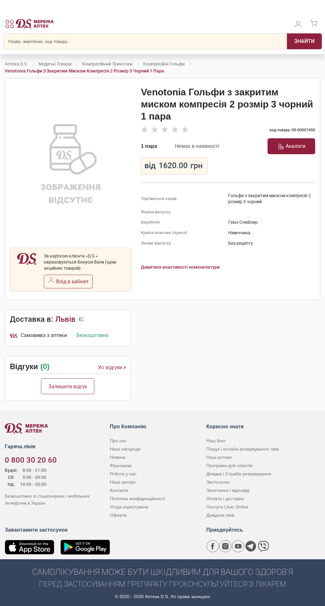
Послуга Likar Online (227, 506)
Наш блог (216, 440)
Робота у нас (123, 473)
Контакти (119, 490)
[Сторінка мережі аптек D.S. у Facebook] (212, 546)
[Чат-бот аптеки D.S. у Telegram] (250, 546)
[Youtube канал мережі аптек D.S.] (238, 546)
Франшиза (120, 465)
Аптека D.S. (16, 63)
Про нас (118, 440)
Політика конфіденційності (137, 498)
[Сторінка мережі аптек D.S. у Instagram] (225, 546)
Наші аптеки (219, 457)
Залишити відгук (67, 386)
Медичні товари (54, 63)
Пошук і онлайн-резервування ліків (242, 448)
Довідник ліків (220, 515)
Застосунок (217, 482)
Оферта (118, 515)
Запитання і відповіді (227, 490)
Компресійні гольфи (164, 63)
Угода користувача (129, 506)
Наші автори (123, 482)
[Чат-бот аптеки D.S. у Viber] (263, 546)
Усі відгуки (110, 367)
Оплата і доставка (225, 498)
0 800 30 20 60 (31, 460)
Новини (117, 457)
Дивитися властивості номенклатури (180, 267)
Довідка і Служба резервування (238, 473)
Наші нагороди (125, 448)
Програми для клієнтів (229, 465)
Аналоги (295, 146)
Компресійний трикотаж (107, 63)
